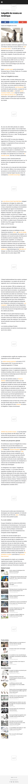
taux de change (22, 232)
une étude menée (8, 69)
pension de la (13, 94)
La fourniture (13, 10)
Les (2, 449)
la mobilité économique (14, 174)
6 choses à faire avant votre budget (17, 648)
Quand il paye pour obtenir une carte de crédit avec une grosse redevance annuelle (17, 704)
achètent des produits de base (8, 431)
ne (14, 91)
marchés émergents (15, 449)
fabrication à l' (22, 249)
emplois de (4, 249)
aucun (12, 92)
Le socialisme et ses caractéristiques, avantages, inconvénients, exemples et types (18, 656)
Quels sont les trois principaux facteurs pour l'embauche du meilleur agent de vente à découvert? (18, 691)
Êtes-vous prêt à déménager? (16, 734)
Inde (22, 451)
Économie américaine (5, 10)
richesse (18, 404)
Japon (17, 515)
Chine (14, 232)
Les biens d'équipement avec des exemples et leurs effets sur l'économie (16, 609)
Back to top (14, 777)
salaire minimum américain (9, 361)
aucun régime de (5, 94)
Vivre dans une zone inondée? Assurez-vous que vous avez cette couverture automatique (17, 723)
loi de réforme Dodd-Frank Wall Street (12, 201)
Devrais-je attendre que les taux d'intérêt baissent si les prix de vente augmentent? (17, 678)
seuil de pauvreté (19, 87)
